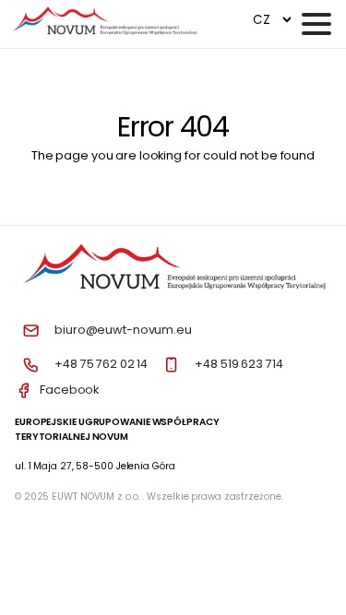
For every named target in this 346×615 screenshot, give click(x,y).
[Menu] (316, 24)
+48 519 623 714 (238, 364)
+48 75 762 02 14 (101, 364)
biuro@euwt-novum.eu (123, 329)
